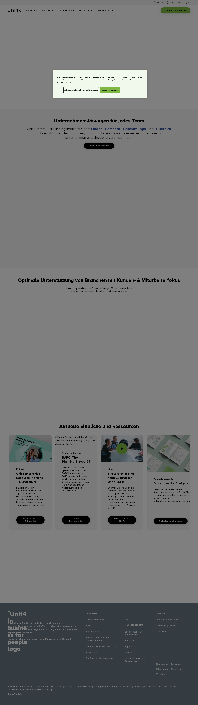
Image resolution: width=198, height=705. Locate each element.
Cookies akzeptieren (110, 90)
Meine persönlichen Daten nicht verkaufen (81, 90)
